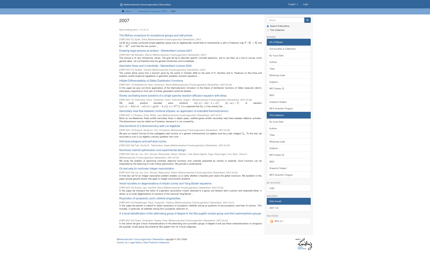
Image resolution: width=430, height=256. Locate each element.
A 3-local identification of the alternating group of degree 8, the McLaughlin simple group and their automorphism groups (190, 213)
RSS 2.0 (279, 221)
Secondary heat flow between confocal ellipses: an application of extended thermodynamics (173, 111)
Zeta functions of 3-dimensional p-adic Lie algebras (149, 126)
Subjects (273, 81)
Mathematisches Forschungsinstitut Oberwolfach (140, 239)
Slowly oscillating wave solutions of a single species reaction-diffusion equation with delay (173, 95)
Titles (272, 68)
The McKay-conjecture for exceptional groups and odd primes (155, 35)
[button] (293, 4)
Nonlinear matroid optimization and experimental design (152, 150)
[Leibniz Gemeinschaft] (303, 244)
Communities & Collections (282, 48)
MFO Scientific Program (281, 108)
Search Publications (280, 25)
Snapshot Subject (278, 101)
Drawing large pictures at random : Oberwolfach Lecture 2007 (155, 50)
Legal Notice (136, 242)
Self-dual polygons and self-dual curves (142, 141)
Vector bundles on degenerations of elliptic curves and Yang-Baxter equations (165, 183)
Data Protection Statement (156, 242)
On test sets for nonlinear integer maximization (146, 168)
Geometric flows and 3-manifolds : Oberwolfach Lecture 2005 (155, 66)
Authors (273, 62)
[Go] (307, 20)
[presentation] (124, 42)
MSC (271, 95)
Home (128, 11)
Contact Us (122, 242)
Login (272, 187)
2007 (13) (273, 207)
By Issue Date (276, 55)
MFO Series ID (276, 88)
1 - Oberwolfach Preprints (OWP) (151, 11)
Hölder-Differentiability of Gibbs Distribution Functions (151, 80)
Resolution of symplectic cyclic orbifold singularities (149, 198)
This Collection (277, 30)
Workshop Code (277, 75)
